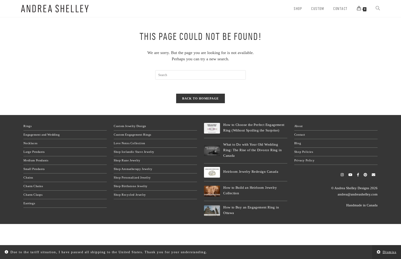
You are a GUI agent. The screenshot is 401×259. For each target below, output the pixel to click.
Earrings (29, 203)
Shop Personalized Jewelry (132, 177)
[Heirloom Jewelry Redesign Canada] (212, 172)
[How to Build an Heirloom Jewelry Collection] (212, 191)
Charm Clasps (32, 194)
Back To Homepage (200, 98)
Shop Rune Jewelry (127, 160)
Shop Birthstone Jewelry (131, 186)
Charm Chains (33, 186)
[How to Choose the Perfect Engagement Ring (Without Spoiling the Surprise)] (212, 128)
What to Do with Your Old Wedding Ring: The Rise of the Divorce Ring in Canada (252, 150)
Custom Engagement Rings (132, 134)
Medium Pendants (35, 160)
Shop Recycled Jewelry (130, 194)
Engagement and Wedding (41, 134)
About (298, 126)
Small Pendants (34, 169)
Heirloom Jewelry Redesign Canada (250, 171)
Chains (28, 177)
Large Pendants (34, 151)
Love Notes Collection (129, 143)
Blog (297, 143)
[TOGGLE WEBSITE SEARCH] (378, 8)
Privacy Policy (304, 160)
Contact (299, 134)
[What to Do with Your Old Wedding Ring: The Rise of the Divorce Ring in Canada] (212, 150)
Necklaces (30, 143)
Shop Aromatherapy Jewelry (133, 169)
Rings (27, 126)
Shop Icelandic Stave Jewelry (134, 151)
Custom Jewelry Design (130, 126)
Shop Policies (303, 151)
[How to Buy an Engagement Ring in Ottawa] (212, 210)
